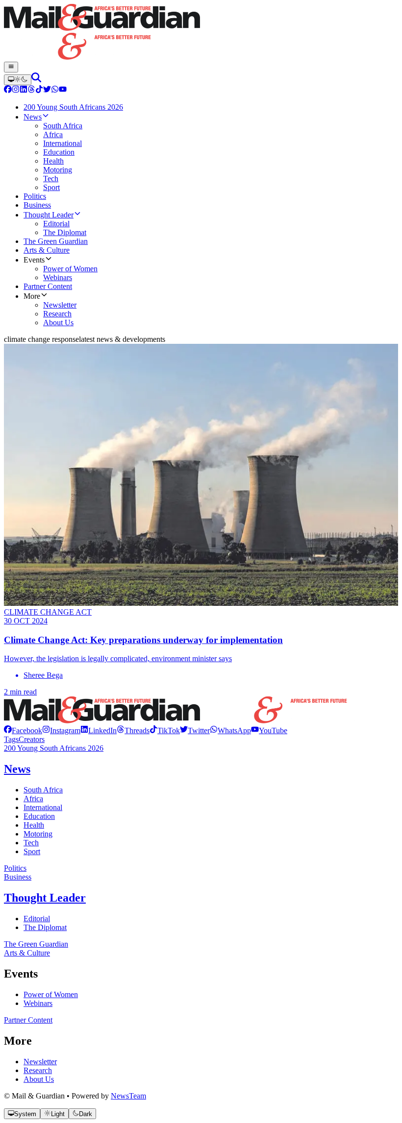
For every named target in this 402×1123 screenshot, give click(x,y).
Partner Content (28, 1020)
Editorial (37, 918)
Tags (11, 739)
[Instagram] (16, 90)
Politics (15, 868)
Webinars (38, 1003)
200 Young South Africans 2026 (53, 748)
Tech (31, 842)
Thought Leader (45, 897)
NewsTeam (128, 1096)
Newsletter (40, 1061)
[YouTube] (63, 90)
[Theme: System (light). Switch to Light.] (17, 79)
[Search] (36, 79)
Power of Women (51, 994)
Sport (32, 851)
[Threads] (31, 90)
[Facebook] (8, 90)
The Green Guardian (36, 944)
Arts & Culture (27, 953)
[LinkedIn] (23, 90)
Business (17, 877)
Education (39, 816)
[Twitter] (47, 90)
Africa (33, 798)
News (17, 769)
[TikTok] (39, 90)
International (43, 807)
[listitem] (23, 730)
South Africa (43, 790)
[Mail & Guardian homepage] (201, 33)
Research (38, 1070)
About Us (39, 1079)
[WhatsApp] (55, 90)
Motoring (38, 834)
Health (34, 825)
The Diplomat (45, 927)
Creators (32, 739)
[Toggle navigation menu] (11, 67)
